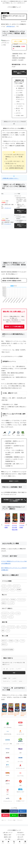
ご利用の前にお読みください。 (10, 178)
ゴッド (7, 630)
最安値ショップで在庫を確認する (19, 72)
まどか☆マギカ (5, 599)
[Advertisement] (14, 245)
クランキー (4, 616)
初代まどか (4, 640)
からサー (12, 589)
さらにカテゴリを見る (8, 649)
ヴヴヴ (9, 586)
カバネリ (4, 586)
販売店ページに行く (20, 211)
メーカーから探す (20, 834)
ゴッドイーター (5, 589)
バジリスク (23, 627)
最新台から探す (7, 834)
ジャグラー (14, 681)
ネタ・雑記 (7, 839)
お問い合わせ (20, 839)
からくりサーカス (10, 627)
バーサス (18, 613)
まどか (20, 681)
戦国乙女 (4, 603)
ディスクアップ (5, 613)
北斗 (18, 627)
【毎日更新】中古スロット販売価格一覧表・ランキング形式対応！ (14, 500)
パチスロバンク (10, 26)
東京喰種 (19, 589)
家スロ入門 (20, 837)
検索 (14, 672)
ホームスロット (7, 224)
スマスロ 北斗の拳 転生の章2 (14, 527)
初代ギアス (4, 644)
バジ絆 (16, 640)
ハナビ (12, 613)
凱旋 (3, 630)
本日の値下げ (20, 832)
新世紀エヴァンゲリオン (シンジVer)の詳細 (15, 122)
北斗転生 (11, 640)
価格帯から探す (7, 837)
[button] (22, 815)
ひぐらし (11, 616)
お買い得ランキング (7, 832)
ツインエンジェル (21, 599)
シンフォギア (11, 603)
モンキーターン (16, 586)
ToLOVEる (13, 599)
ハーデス (22, 640)
